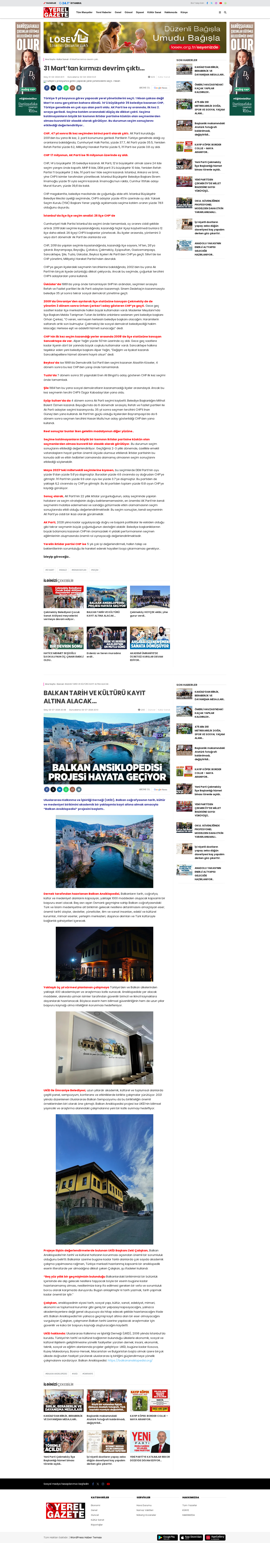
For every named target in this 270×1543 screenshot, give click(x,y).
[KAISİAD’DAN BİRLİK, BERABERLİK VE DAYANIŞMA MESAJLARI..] (184, 73)
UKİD (75, 1373)
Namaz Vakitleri (145, 1510)
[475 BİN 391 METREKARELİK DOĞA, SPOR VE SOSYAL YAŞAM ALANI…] (184, 108)
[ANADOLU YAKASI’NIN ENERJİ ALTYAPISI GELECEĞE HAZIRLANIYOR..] (184, 249)
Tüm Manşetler (84, 12)
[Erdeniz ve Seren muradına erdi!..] (107, 638)
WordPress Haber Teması (86, 1537)
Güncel (128, 12)
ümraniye (88, 1373)
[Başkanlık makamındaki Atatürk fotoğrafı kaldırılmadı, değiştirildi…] (184, 129)
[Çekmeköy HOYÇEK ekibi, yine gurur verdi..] (150, 597)
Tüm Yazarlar (189, 1505)
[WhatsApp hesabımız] (225, 3)
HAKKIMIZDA (188, 1515)
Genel (118, 12)
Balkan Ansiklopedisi (57, 1373)
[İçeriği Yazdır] (79, 88)
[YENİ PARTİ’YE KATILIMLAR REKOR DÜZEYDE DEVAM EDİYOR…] (150, 1441)
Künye (184, 12)
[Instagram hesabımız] (216, 3)
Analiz (64, 570)
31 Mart (50, 570)
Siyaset (140, 12)
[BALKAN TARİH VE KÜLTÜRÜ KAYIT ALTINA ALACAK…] (107, 597)
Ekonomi (95, 1505)
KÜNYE (185, 1510)
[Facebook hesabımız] (207, 3)
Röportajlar (97, 1524)
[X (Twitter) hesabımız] (211, 3)
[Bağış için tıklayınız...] (27, 114)
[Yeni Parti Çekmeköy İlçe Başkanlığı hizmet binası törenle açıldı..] (184, 168)
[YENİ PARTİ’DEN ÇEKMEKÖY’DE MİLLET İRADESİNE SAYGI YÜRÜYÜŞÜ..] (184, 186)
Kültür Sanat (154, 12)
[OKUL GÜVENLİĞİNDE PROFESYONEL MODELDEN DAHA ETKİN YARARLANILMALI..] (184, 207)
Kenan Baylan (79, 570)
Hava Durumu (144, 1505)
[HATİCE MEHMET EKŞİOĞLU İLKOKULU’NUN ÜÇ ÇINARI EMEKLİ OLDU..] (64, 638)
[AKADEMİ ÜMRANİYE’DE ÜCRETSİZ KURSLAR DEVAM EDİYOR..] (150, 638)
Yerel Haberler (103, 12)
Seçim (95, 570)
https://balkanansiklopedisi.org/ (130, 1360)
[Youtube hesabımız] (221, 3)
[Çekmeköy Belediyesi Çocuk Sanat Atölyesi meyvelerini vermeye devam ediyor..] (64, 597)
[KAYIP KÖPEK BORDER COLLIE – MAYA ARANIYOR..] (184, 151)
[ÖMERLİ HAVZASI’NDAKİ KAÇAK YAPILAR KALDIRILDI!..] (184, 91)
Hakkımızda (171, 12)
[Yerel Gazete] (56, 16)
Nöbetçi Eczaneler (146, 1515)
